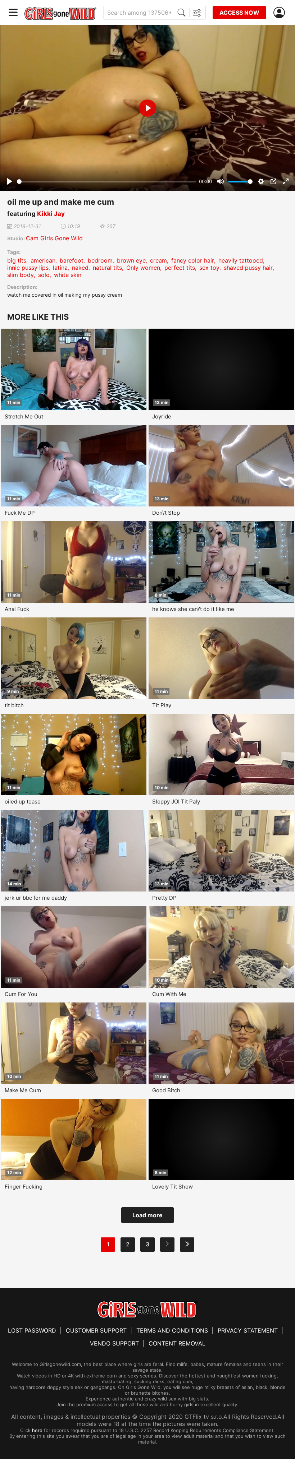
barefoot (71, 260)
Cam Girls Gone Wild (54, 238)
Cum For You (21, 994)
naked (80, 267)
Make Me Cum (23, 1090)
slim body (20, 274)
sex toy (209, 267)
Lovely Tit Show (172, 1186)
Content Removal (177, 1343)
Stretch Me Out (24, 416)
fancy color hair (192, 260)
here (37, 1430)
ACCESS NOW (239, 12)
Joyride (161, 416)
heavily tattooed (240, 260)
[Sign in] (280, 13)
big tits (16, 260)
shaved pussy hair (248, 267)
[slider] (106, 181)
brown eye (131, 260)
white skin (67, 274)
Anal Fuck (17, 609)
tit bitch (14, 705)
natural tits (107, 267)
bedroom (100, 260)
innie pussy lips (28, 267)
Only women (143, 267)
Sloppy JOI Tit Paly (176, 801)
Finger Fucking (23, 1186)
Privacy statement (248, 1330)
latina (60, 267)
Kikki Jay (51, 213)
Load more (147, 1215)
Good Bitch (166, 1090)
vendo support (114, 1343)
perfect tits (179, 267)
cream (158, 260)
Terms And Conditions (172, 1330)
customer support (96, 1330)
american (43, 260)
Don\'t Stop (166, 512)
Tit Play (161, 705)
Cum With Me (169, 994)
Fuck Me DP (20, 512)
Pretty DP (164, 897)
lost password (32, 1330)
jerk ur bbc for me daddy (36, 897)
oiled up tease (23, 801)
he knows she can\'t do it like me (193, 609)
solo (44, 274)
